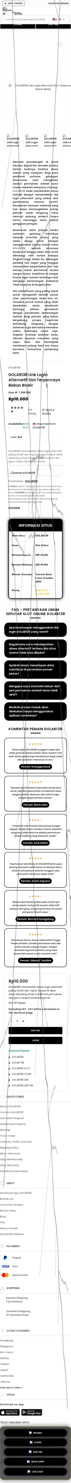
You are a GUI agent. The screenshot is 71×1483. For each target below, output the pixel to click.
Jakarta (5, 1381)
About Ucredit (9, 1228)
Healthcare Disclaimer (14, 1171)
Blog (3, 1216)
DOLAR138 (19, 191)
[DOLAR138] (17, 13)
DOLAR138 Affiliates (12, 1234)
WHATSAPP (37, 1462)
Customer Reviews (11, 1204)
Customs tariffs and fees (16, 1141)
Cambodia (6, 1376)
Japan (4, 1370)
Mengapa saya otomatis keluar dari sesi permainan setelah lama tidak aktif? (34, 690)
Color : (16, 437)
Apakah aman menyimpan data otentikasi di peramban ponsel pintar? (31, 669)
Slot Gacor (7, 1352)
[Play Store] (31, 1413)
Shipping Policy (9, 1147)
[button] (59, 44)
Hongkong (6, 1340)
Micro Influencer (10, 1153)
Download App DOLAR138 (16, 1193)
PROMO (37, 1433)
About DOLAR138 (10, 1106)
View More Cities (10, 1387)
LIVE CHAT (37, 1472)
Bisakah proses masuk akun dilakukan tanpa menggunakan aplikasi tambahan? (31, 711)
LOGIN (18, 24)
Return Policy (8, 1210)
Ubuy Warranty (9, 1165)
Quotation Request (12, 1118)
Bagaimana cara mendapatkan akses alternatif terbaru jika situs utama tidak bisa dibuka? (32, 648)
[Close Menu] (4, 14)
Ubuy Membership (11, 1159)
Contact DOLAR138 (11, 1112)
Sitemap (5, 1130)
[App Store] (10, 1413)
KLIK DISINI (14, 507)
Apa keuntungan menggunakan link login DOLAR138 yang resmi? (34, 630)
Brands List (7, 1199)
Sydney (4, 1358)
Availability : (15, 425)
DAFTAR (53, 24)
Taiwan (4, 1364)
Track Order (7, 1136)
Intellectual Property (13, 1124)
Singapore (6, 1346)
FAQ (2, 1222)
